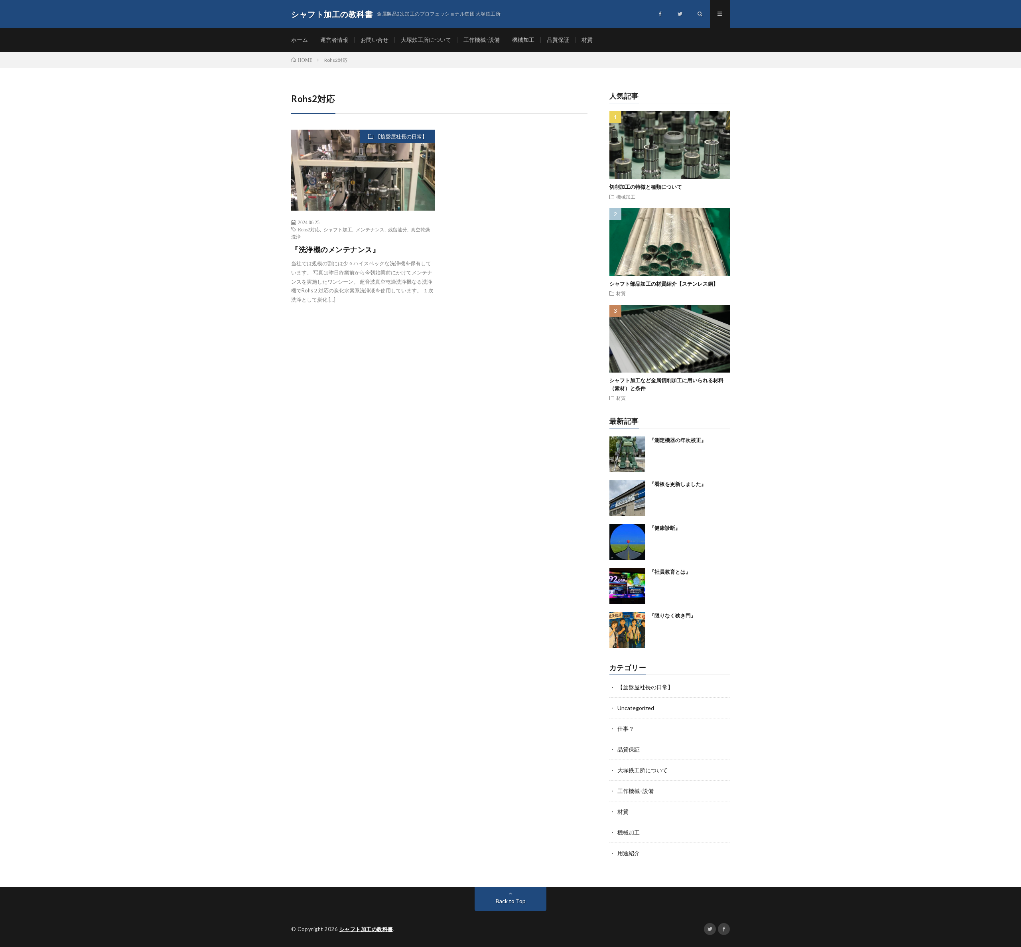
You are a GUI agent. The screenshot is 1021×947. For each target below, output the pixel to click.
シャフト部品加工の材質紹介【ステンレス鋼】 (663, 283)
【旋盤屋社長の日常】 (401, 136)
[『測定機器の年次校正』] (627, 454)
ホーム (299, 39)
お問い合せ (374, 39)
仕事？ (625, 728)
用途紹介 (628, 853)
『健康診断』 (664, 528)
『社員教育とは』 (670, 571)
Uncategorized (635, 707)
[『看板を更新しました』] (627, 498)
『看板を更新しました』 (677, 484)
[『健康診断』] (627, 542)
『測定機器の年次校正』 (677, 440)
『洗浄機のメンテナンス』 (335, 249)
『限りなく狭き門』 (672, 615)
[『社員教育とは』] (627, 586)
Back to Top (511, 901)
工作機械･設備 (481, 39)
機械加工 (523, 39)
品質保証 (558, 39)
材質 (587, 39)
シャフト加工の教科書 (366, 929)
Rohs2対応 (309, 229)
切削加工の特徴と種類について (645, 186)
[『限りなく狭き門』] (627, 630)
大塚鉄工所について (426, 39)
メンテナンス (370, 229)
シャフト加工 (337, 229)
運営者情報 (334, 39)
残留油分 (397, 229)
